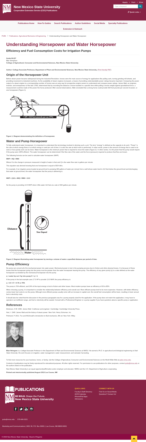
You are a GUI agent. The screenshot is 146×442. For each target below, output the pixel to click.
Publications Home (26, 23)
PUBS (4, 36)
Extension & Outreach (72, 29)
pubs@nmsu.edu (131, 363)
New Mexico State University (37, 7)
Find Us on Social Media (108, 392)
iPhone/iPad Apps (81, 396)
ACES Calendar (80, 394)
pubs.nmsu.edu (125, 360)
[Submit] (140, 6)
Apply (125, 2)
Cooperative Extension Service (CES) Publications (35, 10)
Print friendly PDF (104, 70)
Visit (133, 2)
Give (141, 2)
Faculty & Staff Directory (83, 392)
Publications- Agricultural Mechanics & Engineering (27, 36)
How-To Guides (44, 23)
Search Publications (63, 23)
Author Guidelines (83, 23)
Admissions (79, 399)
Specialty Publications (118, 23)
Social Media (99, 23)
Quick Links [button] (134, 12)
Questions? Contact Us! (107, 394)
